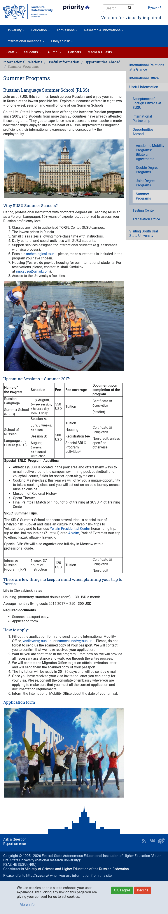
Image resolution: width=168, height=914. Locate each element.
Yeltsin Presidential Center (70, 529)
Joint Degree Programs (145, 183)
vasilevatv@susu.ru (37, 641)
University (15, 30)
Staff (11, 52)
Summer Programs (143, 196)
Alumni (53, 52)
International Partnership (142, 118)
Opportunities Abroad (103, 62)
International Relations (24, 41)
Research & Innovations (102, 30)
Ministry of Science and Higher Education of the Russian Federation (77, 869)
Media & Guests (100, 52)
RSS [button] (143, 840)
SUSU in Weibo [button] (161, 840)
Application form (19, 702)
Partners (74, 52)
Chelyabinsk (61, 41)
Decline (142, 890)
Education (39, 30)
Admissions (65, 30)
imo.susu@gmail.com (33, 271)
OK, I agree (122, 890)
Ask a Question (14, 839)
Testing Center (144, 210)
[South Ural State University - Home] (28, 11)
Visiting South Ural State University (143, 233)
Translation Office (146, 219)
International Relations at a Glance (146, 67)
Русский (154, 7)
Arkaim (73, 533)
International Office (144, 78)
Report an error (14, 844)
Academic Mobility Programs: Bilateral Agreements (150, 152)
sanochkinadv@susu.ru (75, 641)
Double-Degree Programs (147, 170)
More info (27, 905)
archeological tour (40, 254)
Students (31, 52)
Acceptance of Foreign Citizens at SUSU (147, 103)
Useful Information (63, 62)
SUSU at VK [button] (152, 840)
